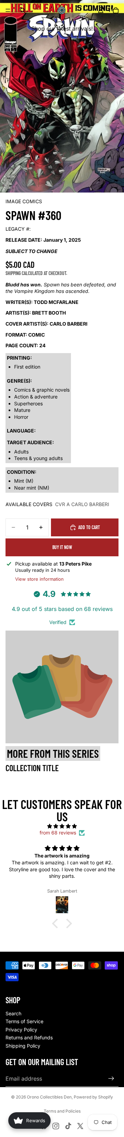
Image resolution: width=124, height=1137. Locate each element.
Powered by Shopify (93, 1097)
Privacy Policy (21, 1029)
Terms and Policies (62, 1111)
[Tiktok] (68, 1126)
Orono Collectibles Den (49, 1097)
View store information (39, 579)
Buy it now (62, 547)
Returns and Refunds (29, 1037)
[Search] (22, 10)
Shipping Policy (23, 1046)
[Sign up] (111, 1078)
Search (13, 1013)
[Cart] (115, 10)
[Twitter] (80, 1126)
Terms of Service (24, 1021)
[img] (62, 826)
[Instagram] (56, 1126)
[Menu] (8, 10)
